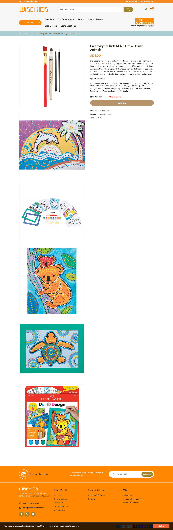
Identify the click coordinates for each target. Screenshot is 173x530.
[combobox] (90, 9)
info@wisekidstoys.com (40, 496)
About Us (57, 495)
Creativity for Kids (104, 114)
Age (80, 19)
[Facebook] (21, 514)
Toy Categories (65, 19)
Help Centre (128, 495)
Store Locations (68, 26)
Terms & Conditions (131, 503)
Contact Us (58, 503)
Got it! (161, 526)
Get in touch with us (27, 1)
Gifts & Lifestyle (95, 19)
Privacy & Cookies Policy (133, 499)
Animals (99, 118)
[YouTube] (33, 514)
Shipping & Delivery (96, 495)
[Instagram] (27, 514)
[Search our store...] (128, 9)
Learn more (76, 526)
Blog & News (51, 26)
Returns (91, 499)
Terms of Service (61, 506)
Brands (48, 19)
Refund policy (59, 510)
